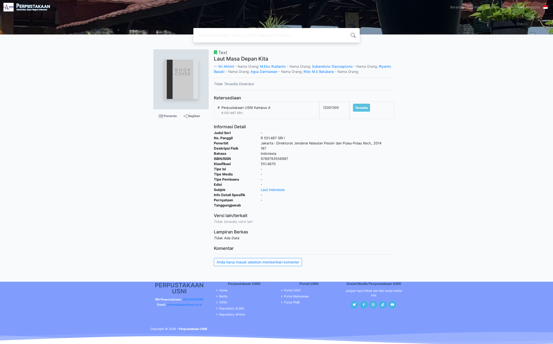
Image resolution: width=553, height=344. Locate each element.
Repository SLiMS (231, 308)
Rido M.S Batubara (319, 71)
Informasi (474, 7)
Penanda (170, 116)
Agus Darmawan (264, 71)
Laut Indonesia (272, 190)
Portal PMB (292, 302)
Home (223, 290)
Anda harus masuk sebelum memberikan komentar (258, 262)
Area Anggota (528, 7)
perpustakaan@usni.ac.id (184, 304)
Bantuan (492, 7)
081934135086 (193, 299)
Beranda (457, 7)
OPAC (223, 302)
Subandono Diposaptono (332, 66)
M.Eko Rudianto (273, 66)
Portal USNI (292, 290)
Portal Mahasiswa (296, 296)
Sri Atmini (226, 66)
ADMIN (508, 7)
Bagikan (194, 116)
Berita (223, 296)
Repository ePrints (232, 314)
